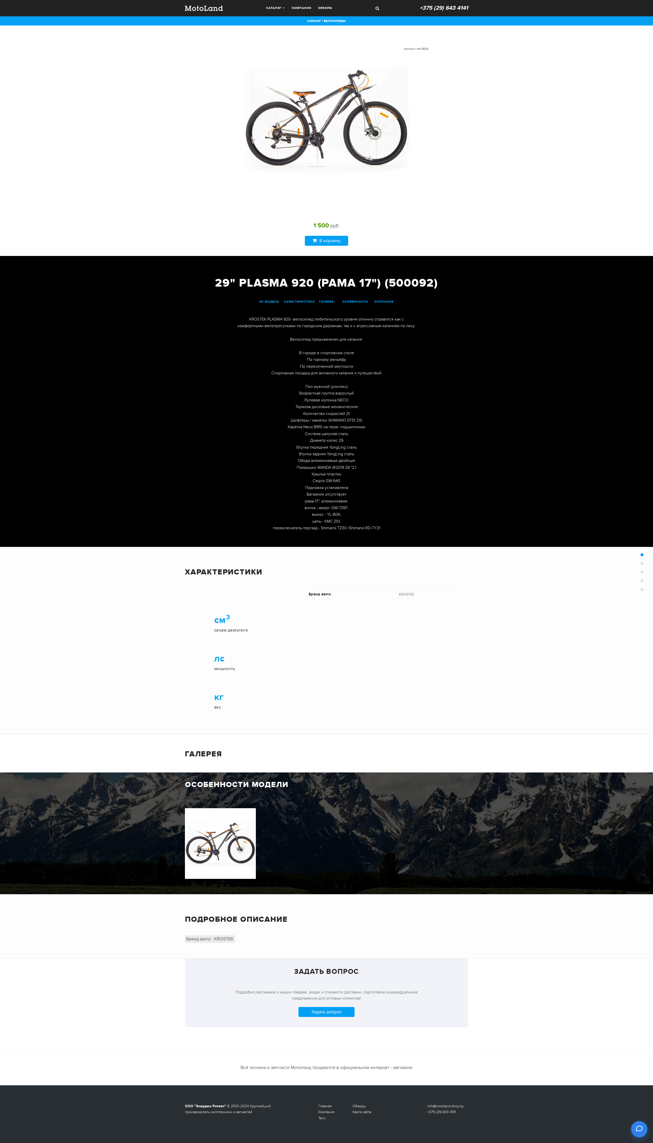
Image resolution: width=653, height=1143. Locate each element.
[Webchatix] (639, 1129)
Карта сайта (362, 1112)
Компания (301, 8)
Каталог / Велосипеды (326, 21)
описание (383, 302)
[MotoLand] (204, 7)
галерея (326, 302)
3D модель (269, 302)
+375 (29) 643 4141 (444, 8)
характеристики (299, 302)
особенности (355, 302)
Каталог (274, 8)
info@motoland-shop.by (445, 1106)
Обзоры (325, 8)
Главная (325, 1106)
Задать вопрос (326, 1012)
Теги (321, 1118)
